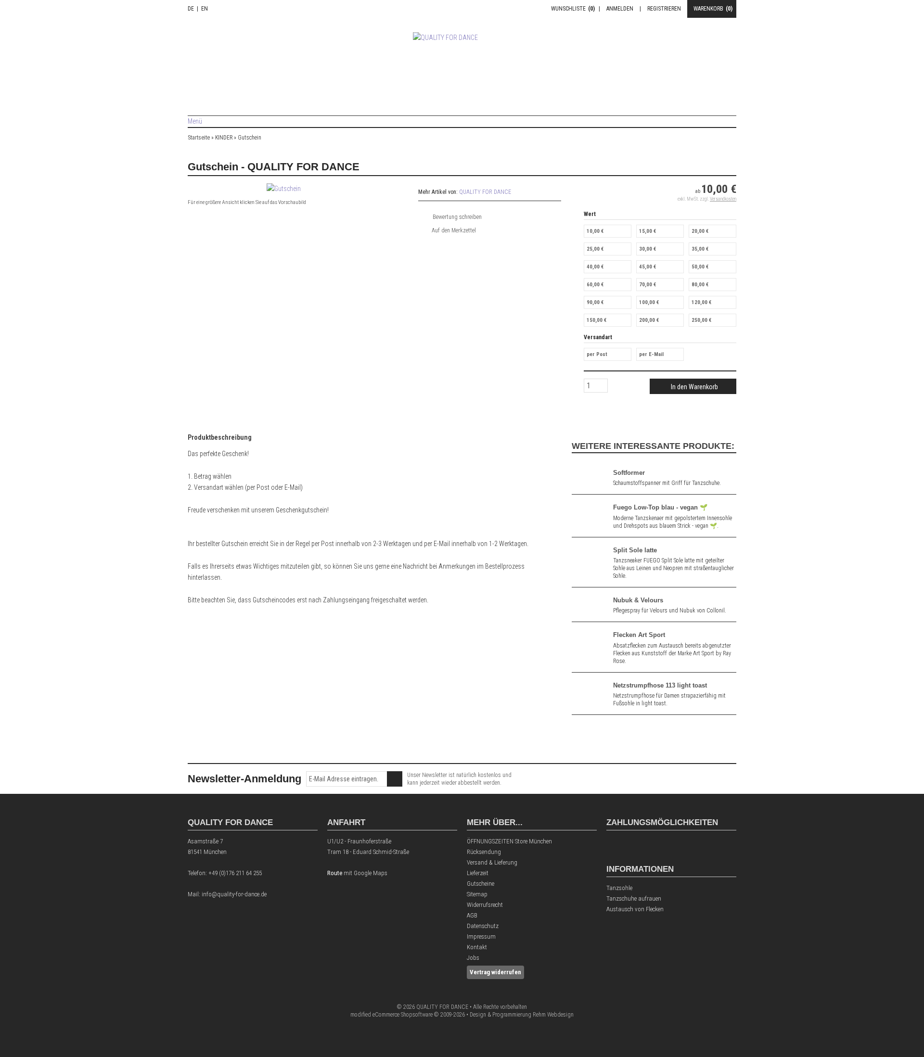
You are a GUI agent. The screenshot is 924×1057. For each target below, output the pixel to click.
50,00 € (700, 267)
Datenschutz (483, 926)
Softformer (629, 472)
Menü (195, 121)
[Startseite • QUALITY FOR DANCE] (462, 60)
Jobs (473, 957)
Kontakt (477, 947)
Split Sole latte (635, 550)
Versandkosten (723, 199)
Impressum (481, 936)
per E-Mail (651, 354)
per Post (597, 354)
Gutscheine (480, 883)
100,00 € (649, 302)
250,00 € (701, 320)
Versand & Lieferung (492, 862)
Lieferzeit (477, 873)
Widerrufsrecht (485, 904)
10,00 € (595, 231)
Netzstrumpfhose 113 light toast (660, 685)
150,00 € (596, 320)
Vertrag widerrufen (495, 972)
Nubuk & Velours (638, 600)
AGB (472, 915)
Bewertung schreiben (457, 217)
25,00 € (595, 249)
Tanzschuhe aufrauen (633, 898)
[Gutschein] (284, 188)
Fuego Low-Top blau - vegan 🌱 (660, 507)
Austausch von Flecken (635, 909)
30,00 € (647, 249)
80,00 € (700, 284)
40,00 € (595, 267)
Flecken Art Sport (639, 634)
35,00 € (700, 249)
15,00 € (647, 231)
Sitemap (477, 894)
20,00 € (700, 231)
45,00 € (647, 267)
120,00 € (701, 302)
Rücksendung (484, 851)
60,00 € (595, 284)
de (191, 8)
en (204, 8)
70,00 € (647, 284)
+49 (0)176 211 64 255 (235, 873)
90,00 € (595, 302)
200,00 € (649, 320)
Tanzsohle (619, 887)
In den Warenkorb (693, 386)
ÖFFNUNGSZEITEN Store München (509, 841)
